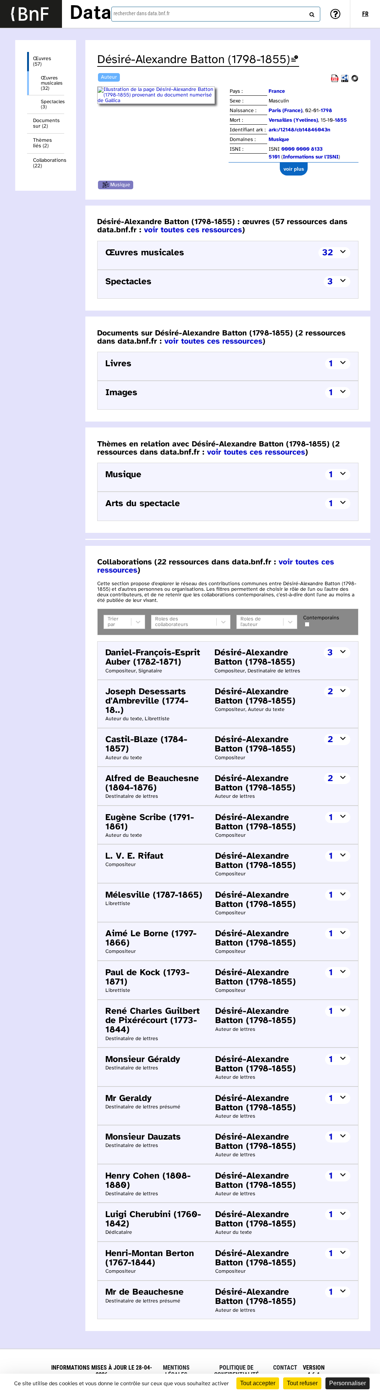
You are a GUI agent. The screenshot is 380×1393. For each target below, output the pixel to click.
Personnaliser (347, 1383)
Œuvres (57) (42, 61)
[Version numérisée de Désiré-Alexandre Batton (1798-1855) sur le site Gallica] (163, 101)
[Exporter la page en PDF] (334, 80)
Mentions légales (176, 1371)
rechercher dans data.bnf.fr (142, 13)
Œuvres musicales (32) (51, 83)
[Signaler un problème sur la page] (294, 60)
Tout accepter (257, 1383)
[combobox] (215, 14)
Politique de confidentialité (236, 1371)
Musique (120, 185)
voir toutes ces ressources (193, 230)
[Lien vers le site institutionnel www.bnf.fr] (31, 14)
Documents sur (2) (46, 123)
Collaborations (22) (48, 163)
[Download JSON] (354, 80)
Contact (285, 1367)
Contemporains (321, 618)
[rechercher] (311, 13)
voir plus (294, 169)
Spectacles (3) (52, 104)
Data (90, 13)
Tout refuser (302, 1383)
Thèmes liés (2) (42, 143)
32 (327, 253)
